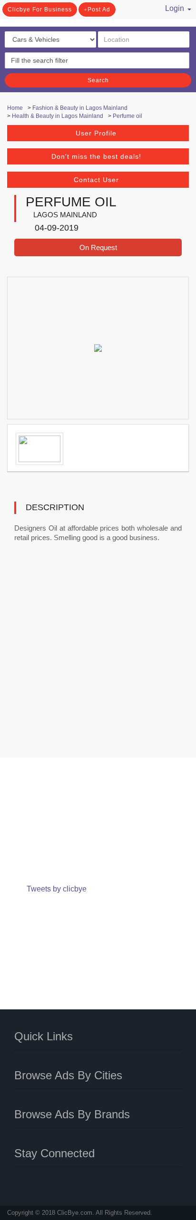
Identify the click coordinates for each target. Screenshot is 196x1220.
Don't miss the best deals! (96, 156)
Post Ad (99, 9)
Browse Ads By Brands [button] (72, 1114)
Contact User (96, 180)
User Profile (96, 133)
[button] (172, 7)
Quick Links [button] (43, 1036)
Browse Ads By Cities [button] (68, 1075)
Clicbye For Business (40, 9)
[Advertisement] (98, 656)
